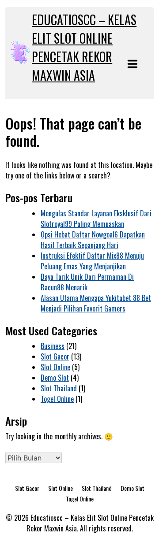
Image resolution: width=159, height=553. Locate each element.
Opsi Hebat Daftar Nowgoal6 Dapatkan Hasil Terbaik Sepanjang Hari (93, 239)
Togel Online (57, 398)
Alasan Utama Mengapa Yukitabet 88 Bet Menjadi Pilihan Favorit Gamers (96, 303)
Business (52, 346)
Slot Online (55, 367)
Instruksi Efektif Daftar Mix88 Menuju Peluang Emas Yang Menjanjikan (92, 260)
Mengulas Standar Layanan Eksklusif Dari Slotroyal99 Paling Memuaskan (96, 218)
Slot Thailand (59, 388)
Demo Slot (55, 377)
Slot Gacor (55, 356)
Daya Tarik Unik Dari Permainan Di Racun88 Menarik (87, 282)
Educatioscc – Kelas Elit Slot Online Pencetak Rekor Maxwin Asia (84, 47)
